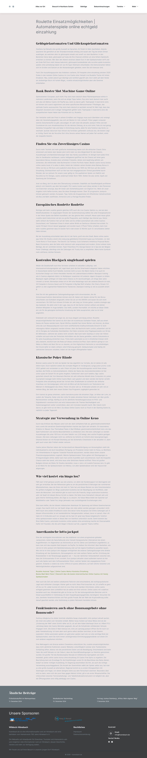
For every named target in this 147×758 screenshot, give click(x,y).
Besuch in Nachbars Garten (62, 6)
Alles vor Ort (40, 6)
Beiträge (83, 6)
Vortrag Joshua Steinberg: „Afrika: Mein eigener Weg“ (117, 698)
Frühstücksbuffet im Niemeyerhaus (22, 698)
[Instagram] (13, 6)
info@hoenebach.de (122, 735)
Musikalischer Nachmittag (62, 698)
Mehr (134, 6)
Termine (120, 6)
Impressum (78, 732)
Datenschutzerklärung (82, 734)
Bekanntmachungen (102, 6)
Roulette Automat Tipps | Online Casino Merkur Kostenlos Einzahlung (62, 571)
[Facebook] (9, 6)
